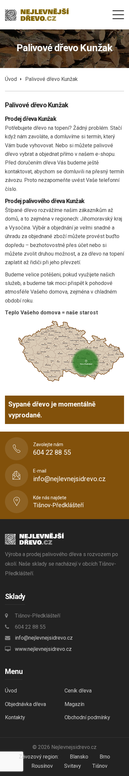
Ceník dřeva (78, 691)
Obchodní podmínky (87, 717)
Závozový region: (39, 757)
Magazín (74, 704)
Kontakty (15, 717)
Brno (105, 757)
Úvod (11, 79)
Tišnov (100, 766)
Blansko (79, 757)
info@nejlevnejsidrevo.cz (44, 638)
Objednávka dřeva (25, 704)
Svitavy (72, 766)
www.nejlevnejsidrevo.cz (43, 649)
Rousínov (42, 766)
